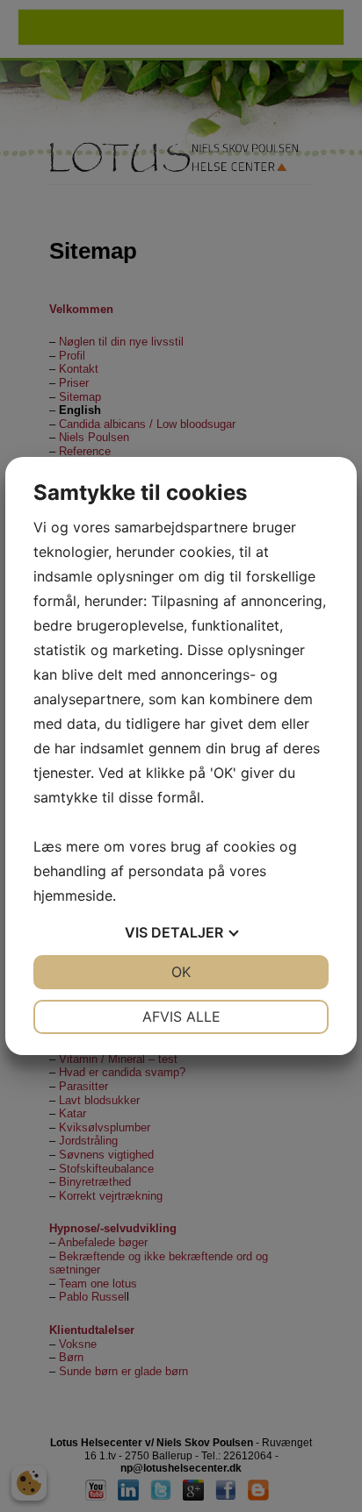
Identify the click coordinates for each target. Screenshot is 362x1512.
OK (181, 972)
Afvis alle (181, 1016)
